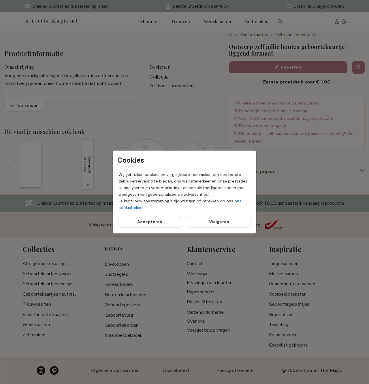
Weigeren (219, 221)
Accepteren (149, 221)
